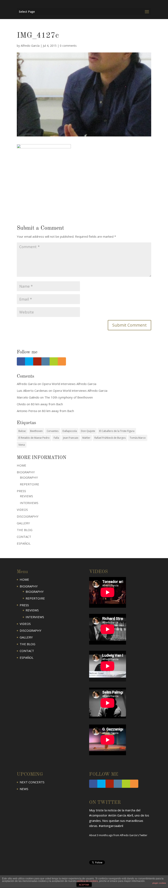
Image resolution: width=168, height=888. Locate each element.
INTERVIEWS (29, 503)
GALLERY (23, 523)
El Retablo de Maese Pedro (34, 437)
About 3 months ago (101, 835)
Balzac (22, 431)
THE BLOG (24, 530)
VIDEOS (22, 510)
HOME (21, 465)
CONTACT (24, 537)
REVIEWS (26, 496)
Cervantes (52, 431)
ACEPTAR (84, 884)
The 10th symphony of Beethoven (68, 397)
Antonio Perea (27, 411)
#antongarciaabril (111, 826)
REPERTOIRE (29, 484)
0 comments (68, 46)
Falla (56, 437)
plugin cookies (159, 883)
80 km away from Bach (47, 404)
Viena (21, 444)
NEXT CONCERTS (32, 782)
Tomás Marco (138, 437)
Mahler (86, 437)
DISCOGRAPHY (28, 516)
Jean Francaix (70, 437)
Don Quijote (88, 431)
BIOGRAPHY (29, 477)
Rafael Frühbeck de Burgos (110, 437)
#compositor (98, 815)
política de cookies (87, 881)
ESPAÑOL (24, 543)
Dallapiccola (69, 431)
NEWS (24, 789)
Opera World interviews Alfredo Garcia (69, 384)
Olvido (21, 404)
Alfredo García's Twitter (133, 835)
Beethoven (36, 431)
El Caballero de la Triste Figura (116, 431)
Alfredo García (30, 46)
